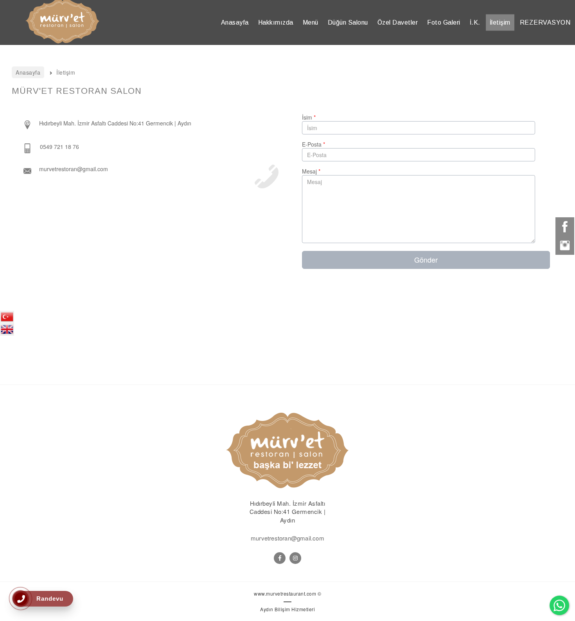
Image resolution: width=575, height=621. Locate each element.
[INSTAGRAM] (295, 558)
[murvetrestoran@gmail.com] (109, 170)
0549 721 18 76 (59, 146)
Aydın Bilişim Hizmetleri (287, 609)
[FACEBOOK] (280, 558)
